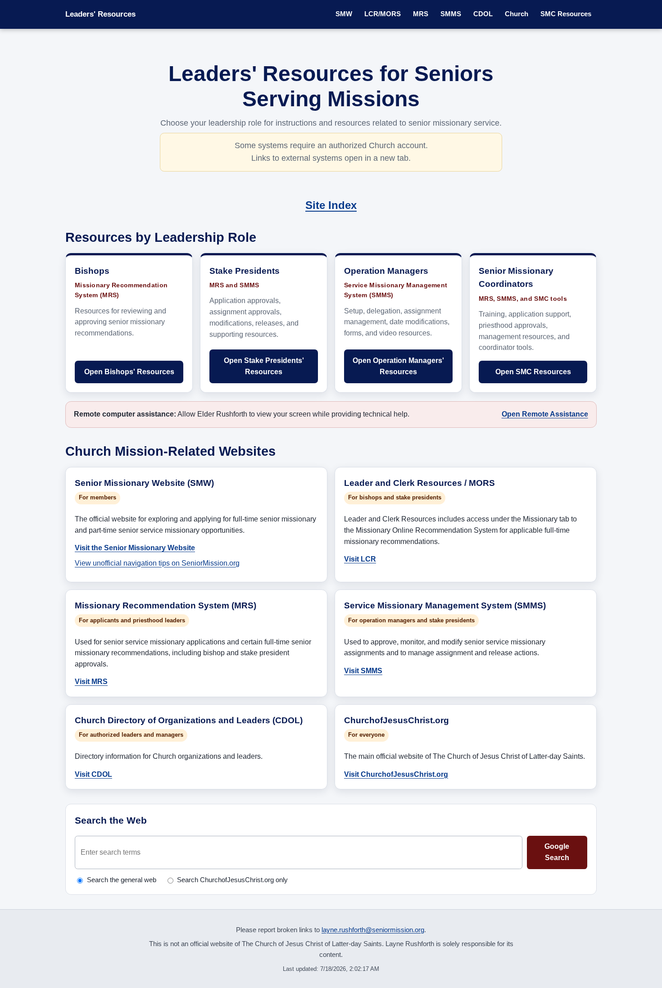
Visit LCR (360, 559)
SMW (344, 14)
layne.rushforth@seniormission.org (373, 930)
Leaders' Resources (100, 14)
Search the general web (121, 880)
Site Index (331, 205)
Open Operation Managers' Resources (398, 366)
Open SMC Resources (533, 372)
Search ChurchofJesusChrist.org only (232, 880)
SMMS (450, 14)
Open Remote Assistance (545, 414)
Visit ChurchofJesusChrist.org (396, 774)
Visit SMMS (363, 670)
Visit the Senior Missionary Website (135, 548)
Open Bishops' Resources (129, 372)
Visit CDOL (93, 774)
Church (516, 14)
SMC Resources (565, 14)
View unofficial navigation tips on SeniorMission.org (157, 563)
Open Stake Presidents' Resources (264, 366)
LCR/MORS (382, 14)
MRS (420, 14)
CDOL (483, 14)
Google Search (556, 852)
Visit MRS (91, 681)
